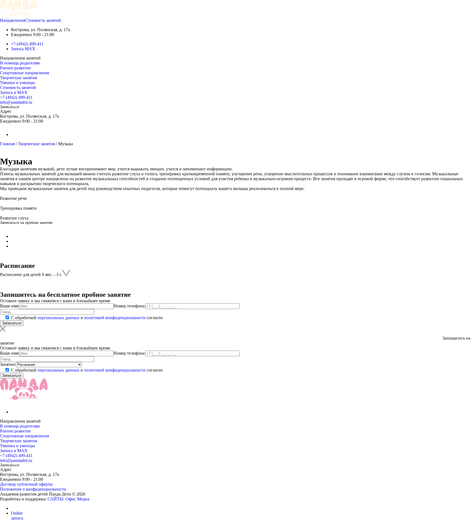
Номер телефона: (129, 306)
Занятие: (8, 364)
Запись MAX (23, 48)
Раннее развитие (15, 68)
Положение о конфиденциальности (33, 489)
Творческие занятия (18, 77)
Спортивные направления (24, 72)
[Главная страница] (18, 15)
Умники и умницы (17, 82)
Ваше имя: (9, 306)
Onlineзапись (17, 515)
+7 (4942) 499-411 (27, 43)
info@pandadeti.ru (16, 102)
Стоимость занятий (43, 20)
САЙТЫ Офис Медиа (68, 499)
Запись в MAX (14, 92)
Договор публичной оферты (26, 484)
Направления (12, 20)
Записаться (9, 107)
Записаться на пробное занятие (26, 223)
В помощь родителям (20, 63)
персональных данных (58, 317)
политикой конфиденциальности (115, 317)
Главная (7, 143)
